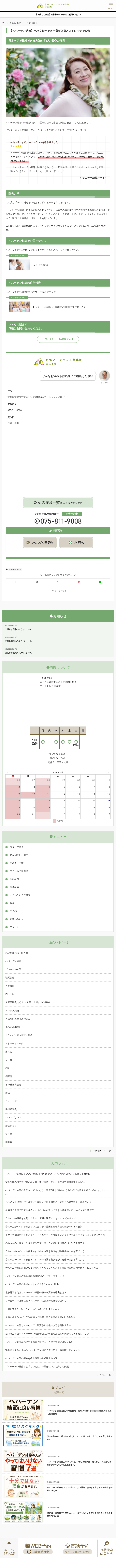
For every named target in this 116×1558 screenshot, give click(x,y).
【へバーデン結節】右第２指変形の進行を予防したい (59, 306)
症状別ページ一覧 (102, 1150)
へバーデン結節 (40, 264)
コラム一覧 (105, 1375)
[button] (16, 582)
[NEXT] (108, 772)
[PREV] (8, 772)
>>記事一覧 (58, 1392)
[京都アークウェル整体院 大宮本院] (53, 5)
